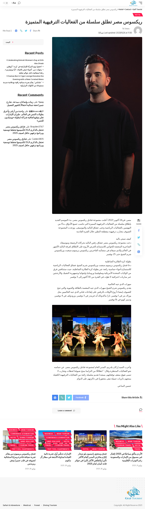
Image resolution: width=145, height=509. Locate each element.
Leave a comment (65, 410)
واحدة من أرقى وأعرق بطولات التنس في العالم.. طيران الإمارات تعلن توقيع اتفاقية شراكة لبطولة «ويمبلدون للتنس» (23, 116)
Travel (137, 449)
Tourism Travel (124, 445)
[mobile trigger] (139, 3)
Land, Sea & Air (53, 441)
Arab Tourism (134, 441)
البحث (8, 42)
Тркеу (41, 102)
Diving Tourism (27, 437)
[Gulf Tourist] (133, 3)
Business (120, 441)
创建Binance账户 (36, 111)
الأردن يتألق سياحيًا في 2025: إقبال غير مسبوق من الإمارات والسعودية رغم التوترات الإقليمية (126, 457)
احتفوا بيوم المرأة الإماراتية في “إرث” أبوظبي (24, 66)
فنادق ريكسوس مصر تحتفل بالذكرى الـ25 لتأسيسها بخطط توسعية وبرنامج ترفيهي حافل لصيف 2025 (23, 129)
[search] (19, 3)
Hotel (138, 15)
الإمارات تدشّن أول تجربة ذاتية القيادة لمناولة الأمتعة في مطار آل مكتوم (55, 457)
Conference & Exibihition (57, 437)
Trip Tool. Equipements (58, 449)
